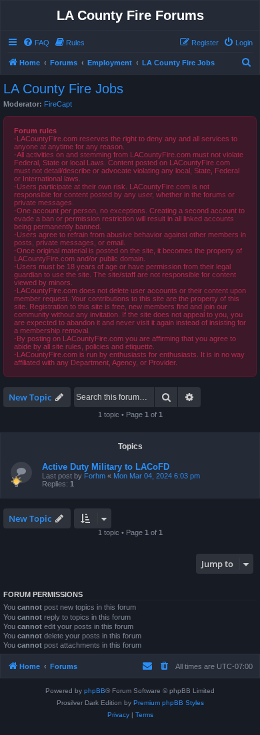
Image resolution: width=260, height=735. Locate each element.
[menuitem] (36, 43)
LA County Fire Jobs (63, 88)
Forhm (94, 476)
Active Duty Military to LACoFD (105, 467)
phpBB (94, 690)
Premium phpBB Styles (168, 702)
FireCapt (58, 104)
